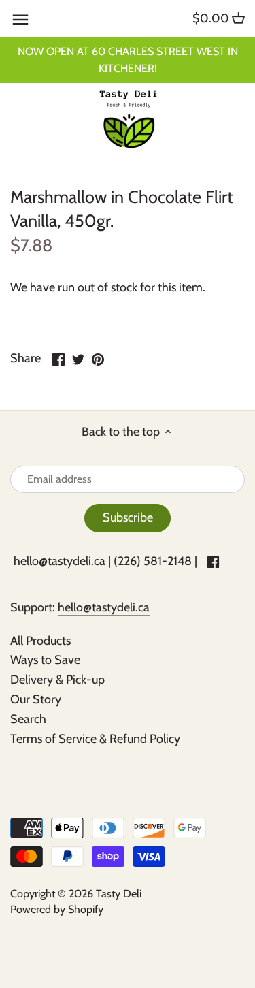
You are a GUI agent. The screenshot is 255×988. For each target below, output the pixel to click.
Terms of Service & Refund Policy (95, 738)
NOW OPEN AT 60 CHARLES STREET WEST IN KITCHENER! (128, 59)
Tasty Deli (118, 893)
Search (28, 719)
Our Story (35, 699)
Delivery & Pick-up (57, 679)
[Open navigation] (20, 20)
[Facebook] (213, 561)
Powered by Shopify (56, 909)
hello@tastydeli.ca (59, 561)
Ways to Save (45, 659)
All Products (40, 640)
